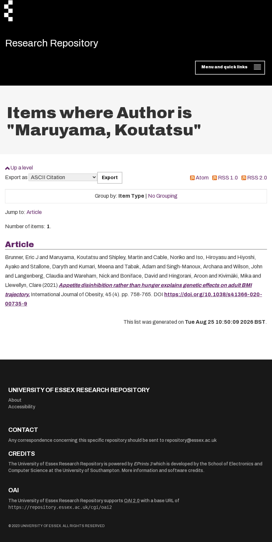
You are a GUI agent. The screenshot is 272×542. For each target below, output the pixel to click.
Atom (202, 177)
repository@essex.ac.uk (191, 440)
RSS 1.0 (228, 177)
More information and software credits (162, 470)
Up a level (21, 167)
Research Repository (51, 43)
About (15, 400)
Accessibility (21, 406)
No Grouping (162, 196)
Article (34, 212)
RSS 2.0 (257, 177)
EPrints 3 (143, 463)
